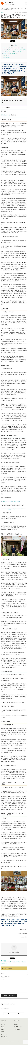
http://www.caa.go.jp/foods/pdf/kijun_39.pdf (10, 501)
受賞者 (4, 960)
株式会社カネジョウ (5, 115)
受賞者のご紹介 (6, 57)
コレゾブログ (4, 1034)
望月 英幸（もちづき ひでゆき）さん (10, 53)
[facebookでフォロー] (9, 1013)
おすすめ (3, 1031)
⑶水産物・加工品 (20, 961)
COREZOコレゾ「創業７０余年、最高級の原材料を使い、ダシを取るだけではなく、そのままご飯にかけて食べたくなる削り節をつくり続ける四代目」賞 (14, 49)
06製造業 (4, 961)
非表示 (15, 45)
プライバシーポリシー (19, 1026)
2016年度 (9, 961)
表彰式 (2, 1026)
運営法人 (16, 1024)
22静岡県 (13, 961)
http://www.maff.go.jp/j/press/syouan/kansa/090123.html (13, 509)
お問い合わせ (17, 1029)
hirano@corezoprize (14, 952)
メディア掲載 (4, 1036)
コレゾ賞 (3, 1024)
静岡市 (3, 963)
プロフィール (6, 55)
